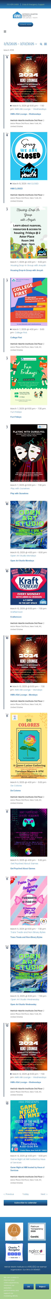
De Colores (15, 790)
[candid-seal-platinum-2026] (37, 1223)
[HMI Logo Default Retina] (25, 12)
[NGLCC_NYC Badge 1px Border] (37, 1244)
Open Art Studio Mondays (22, 560)
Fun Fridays (15, 416)
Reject (42, 1286)
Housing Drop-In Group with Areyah (26, 270)
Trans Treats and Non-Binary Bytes (26, 937)
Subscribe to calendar (25, 1203)
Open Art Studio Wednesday (23, 1004)
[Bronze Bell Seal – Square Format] (14, 1223)
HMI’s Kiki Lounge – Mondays (24, 694)
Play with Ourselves (19, 493)
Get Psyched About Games (22, 868)
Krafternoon (15, 616)
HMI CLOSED (16, 188)
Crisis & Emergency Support (33, 4)
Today (25, 1194)
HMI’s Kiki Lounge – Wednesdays (25, 113)
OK (28, 1286)
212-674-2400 (13, 4)
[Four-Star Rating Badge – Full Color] (14, 1244)
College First (16, 337)
